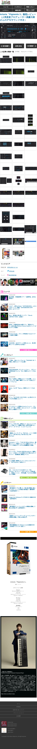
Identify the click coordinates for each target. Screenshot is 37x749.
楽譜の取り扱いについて (18, 709)
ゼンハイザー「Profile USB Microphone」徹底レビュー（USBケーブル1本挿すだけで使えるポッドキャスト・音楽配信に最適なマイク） (22, 453)
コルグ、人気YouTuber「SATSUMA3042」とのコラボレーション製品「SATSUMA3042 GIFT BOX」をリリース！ (22, 307)
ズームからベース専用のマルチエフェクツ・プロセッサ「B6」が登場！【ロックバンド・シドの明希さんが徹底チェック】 (22, 408)
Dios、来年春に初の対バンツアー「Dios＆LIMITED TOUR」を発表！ (20, 316)
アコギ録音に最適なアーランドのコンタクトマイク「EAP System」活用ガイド (22, 461)
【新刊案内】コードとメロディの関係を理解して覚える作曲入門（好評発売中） (22, 507)
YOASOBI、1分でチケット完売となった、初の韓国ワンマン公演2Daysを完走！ (22, 343)
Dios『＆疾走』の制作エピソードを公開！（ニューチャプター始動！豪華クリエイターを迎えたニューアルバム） (22, 380)
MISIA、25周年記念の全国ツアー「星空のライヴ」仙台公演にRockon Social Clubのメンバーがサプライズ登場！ (22, 326)
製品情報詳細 (12, 275)
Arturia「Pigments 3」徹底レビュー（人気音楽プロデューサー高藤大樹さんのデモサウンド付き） (18, 17)
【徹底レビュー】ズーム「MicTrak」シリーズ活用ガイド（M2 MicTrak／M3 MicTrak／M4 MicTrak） (22, 434)
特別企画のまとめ (12, 267)
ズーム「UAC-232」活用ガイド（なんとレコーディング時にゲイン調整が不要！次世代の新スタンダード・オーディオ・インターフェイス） (22, 425)
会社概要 (18, 716)
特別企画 (11, 271)
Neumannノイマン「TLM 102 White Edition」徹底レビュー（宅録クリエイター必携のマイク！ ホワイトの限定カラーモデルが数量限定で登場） (22, 444)
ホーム (18, 703)
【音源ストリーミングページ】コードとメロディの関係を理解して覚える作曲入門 (22, 516)
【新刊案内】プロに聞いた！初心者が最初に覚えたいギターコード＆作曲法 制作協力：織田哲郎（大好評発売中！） (22, 489)
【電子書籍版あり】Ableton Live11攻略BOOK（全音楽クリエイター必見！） (22, 525)
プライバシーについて (18, 713)
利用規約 (18, 706)
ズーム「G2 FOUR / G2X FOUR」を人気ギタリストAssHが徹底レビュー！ (22, 398)
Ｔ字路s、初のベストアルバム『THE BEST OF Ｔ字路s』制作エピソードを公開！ (22, 361)
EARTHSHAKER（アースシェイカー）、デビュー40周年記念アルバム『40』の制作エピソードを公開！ (22, 371)
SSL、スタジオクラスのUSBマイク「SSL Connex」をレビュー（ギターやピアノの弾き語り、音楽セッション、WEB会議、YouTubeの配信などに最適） (22, 472)
